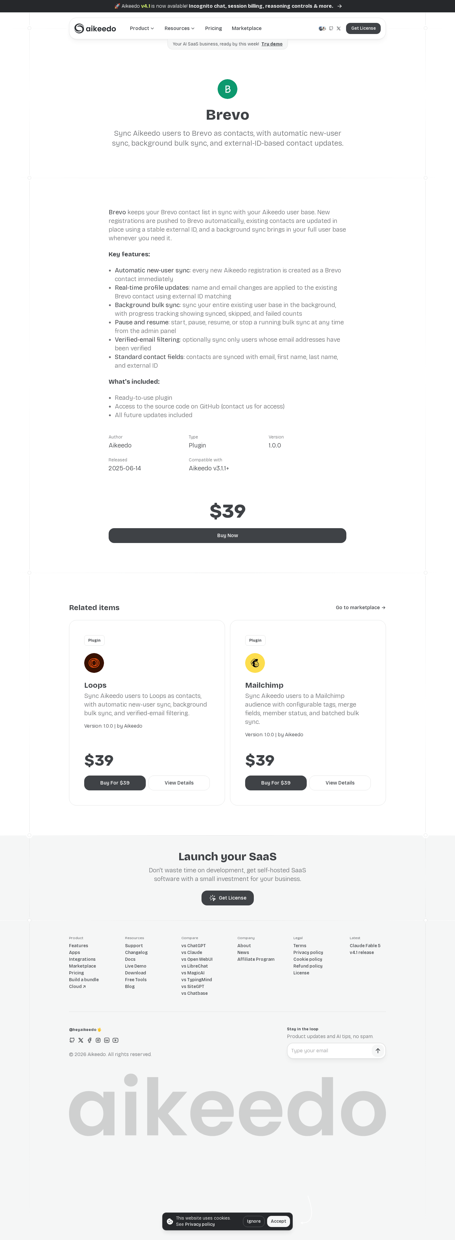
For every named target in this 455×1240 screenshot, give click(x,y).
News (243, 952)
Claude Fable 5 (365, 945)
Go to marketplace (358, 607)
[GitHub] (72, 1040)
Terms (299, 945)
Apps (74, 952)
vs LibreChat (194, 966)
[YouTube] (115, 1040)
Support (134, 945)
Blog (130, 986)
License (301, 973)
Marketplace (247, 28)
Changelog (136, 952)
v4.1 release (362, 952)
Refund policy (308, 966)
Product (139, 28)
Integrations (82, 959)
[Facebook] (89, 1040)
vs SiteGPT (192, 986)
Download (135, 973)
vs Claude (191, 952)
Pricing (213, 28)
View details (179, 783)
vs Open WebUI (197, 959)
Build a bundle (84, 979)
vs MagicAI (193, 973)
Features (78, 945)
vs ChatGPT (193, 945)
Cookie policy (307, 959)
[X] (81, 1040)
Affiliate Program (256, 959)
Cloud (75, 986)
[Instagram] (98, 1040)
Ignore (254, 1221)
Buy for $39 (115, 783)
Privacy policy (308, 952)
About (244, 945)
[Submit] (378, 1051)
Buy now (227, 535)
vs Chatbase (194, 993)
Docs (130, 959)
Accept (278, 1221)
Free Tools (136, 979)
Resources (177, 28)
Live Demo (135, 966)
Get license (363, 28)
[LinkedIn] (107, 1040)
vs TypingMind (196, 979)
